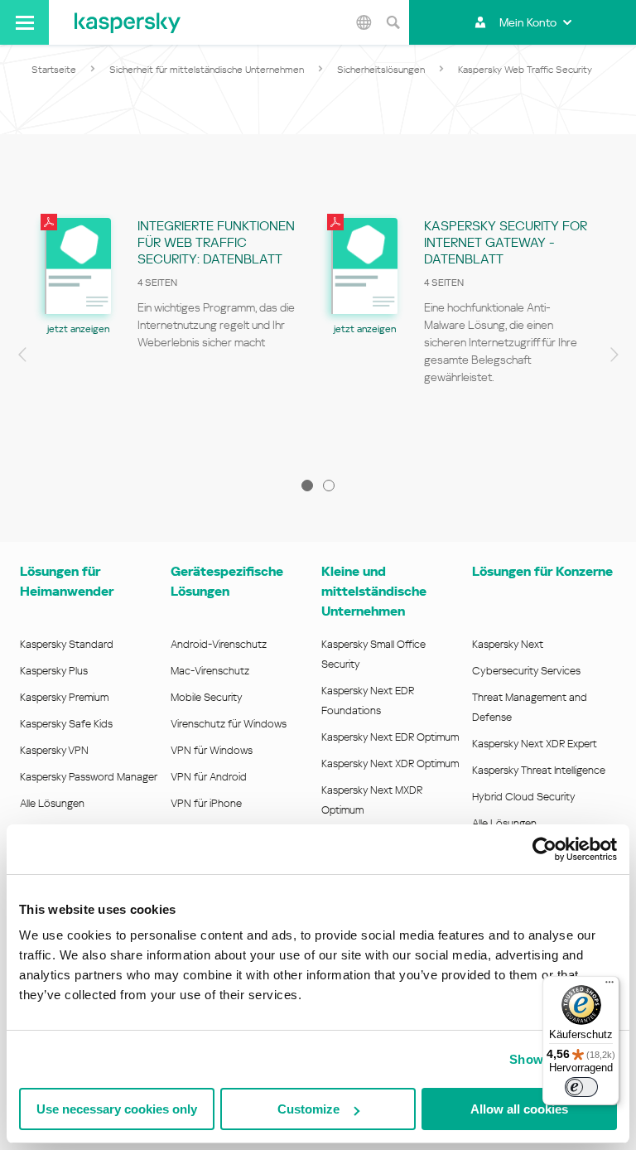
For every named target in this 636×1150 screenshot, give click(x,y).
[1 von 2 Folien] (307, 485)
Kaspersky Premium (64, 697)
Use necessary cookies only (116, 1109)
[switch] (581, 1087)
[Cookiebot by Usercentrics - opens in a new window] (544, 849)
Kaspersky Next (507, 644)
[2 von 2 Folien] (329, 485)
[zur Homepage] (127, 22)
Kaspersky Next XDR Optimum (390, 763)
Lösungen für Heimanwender (66, 581)
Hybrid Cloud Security (524, 796)
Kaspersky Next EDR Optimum (390, 737)
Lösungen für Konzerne (542, 571)
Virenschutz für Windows (229, 724)
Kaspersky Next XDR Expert (534, 743)
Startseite (53, 69)
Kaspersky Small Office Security (373, 654)
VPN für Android (209, 777)
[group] (174, 332)
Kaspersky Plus (54, 670)
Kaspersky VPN (54, 750)
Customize (308, 1109)
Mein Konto (527, 22)
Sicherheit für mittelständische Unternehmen (206, 69)
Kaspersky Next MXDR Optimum (371, 800)
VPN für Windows (212, 750)
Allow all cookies (519, 1109)
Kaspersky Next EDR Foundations (367, 700)
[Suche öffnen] (392, 22)
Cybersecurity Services (526, 670)
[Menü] (609, 986)
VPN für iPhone (206, 803)
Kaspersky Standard (66, 644)
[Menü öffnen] (24, 22)
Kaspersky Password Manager (88, 777)
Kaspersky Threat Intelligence (538, 770)
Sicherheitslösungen (381, 69)
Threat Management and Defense (529, 707)
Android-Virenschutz (219, 644)
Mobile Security (207, 697)
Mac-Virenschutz (210, 670)
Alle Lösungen (52, 803)
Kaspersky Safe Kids (66, 724)
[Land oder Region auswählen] (363, 22)
